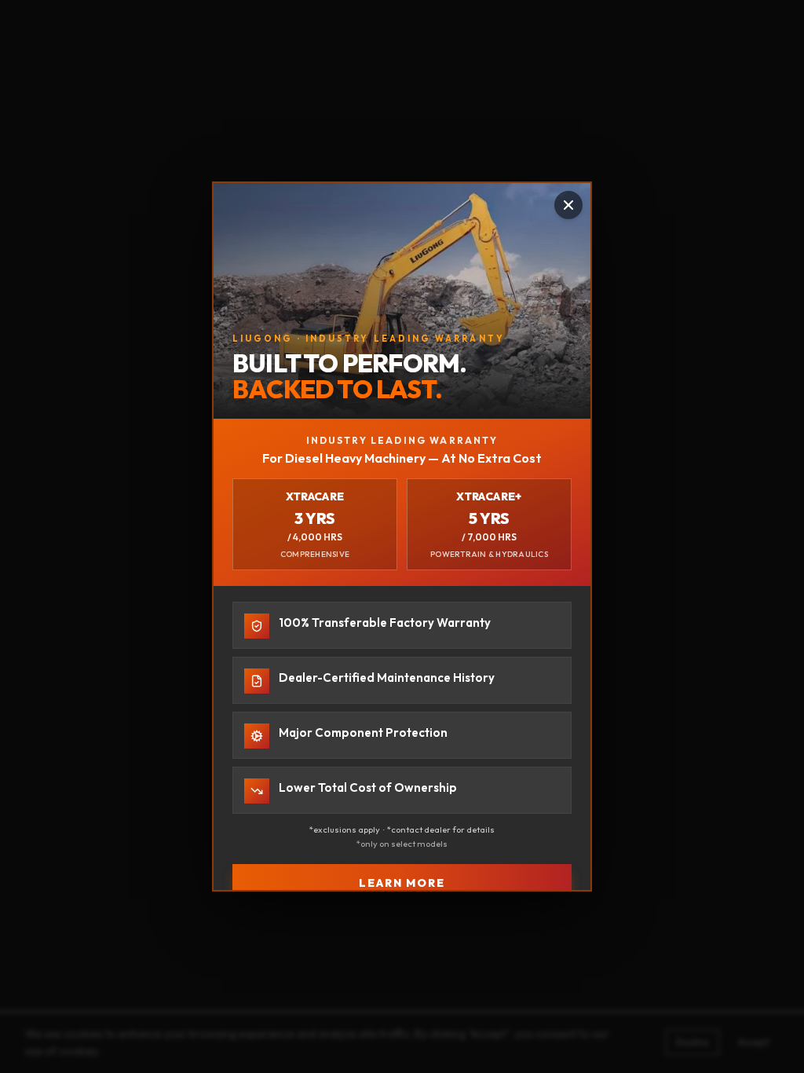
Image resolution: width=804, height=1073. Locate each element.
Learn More (402, 883)
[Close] (568, 205)
